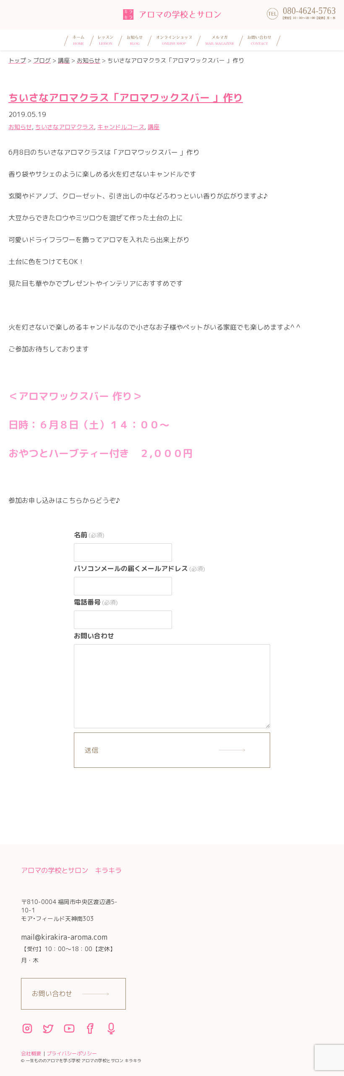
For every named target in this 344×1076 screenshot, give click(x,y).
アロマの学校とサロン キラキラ (71, 870)
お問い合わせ (94, 635)
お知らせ (20, 127)
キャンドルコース (120, 127)
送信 (91, 750)
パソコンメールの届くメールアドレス (139, 568)
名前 (89, 534)
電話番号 (96, 602)
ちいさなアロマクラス (64, 127)
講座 (153, 127)
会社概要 (31, 1053)
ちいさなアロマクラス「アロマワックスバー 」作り (125, 97)
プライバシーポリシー (72, 1053)
